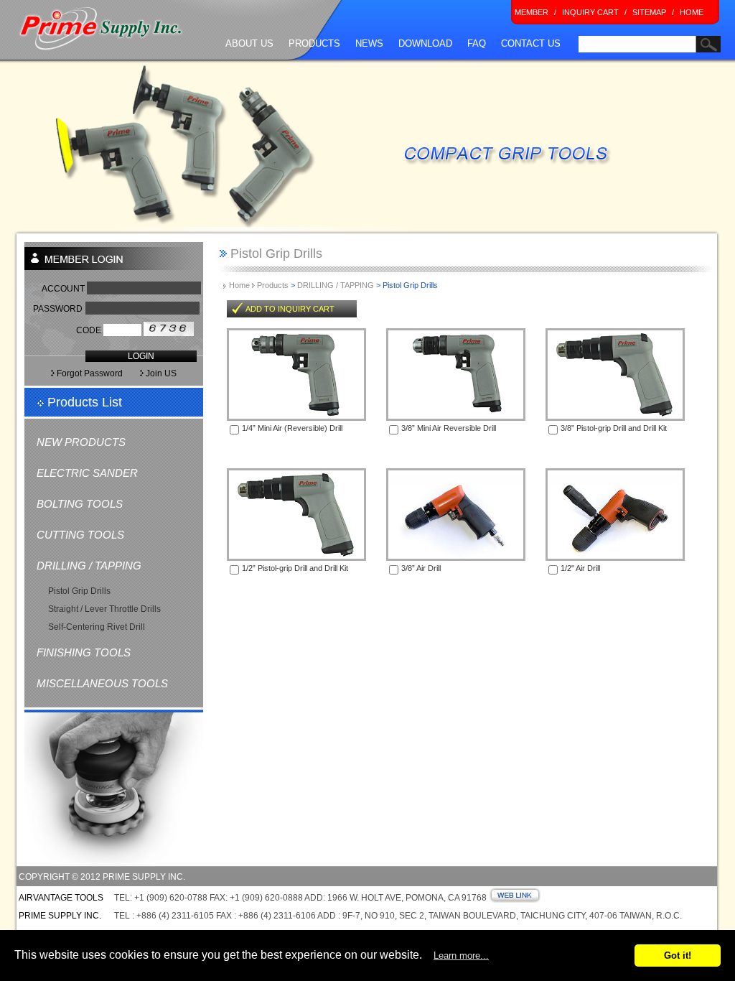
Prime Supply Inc (101, 29)
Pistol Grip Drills (79, 591)
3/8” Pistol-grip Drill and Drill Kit (614, 428)
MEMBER (531, 12)
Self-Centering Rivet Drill (96, 627)
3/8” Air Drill (421, 568)
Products (273, 285)
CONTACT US (531, 43)
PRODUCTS (314, 43)
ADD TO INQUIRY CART (289, 308)
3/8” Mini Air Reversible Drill (448, 428)
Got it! (677, 955)
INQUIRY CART (590, 12)
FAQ (476, 43)
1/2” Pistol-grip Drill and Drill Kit (295, 568)
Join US (170, 373)
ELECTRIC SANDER (87, 473)
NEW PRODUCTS (81, 442)
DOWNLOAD (425, 43)
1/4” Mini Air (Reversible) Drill (292, 428)
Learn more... (461, 955)
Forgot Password (89, 373)
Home (240, 285)
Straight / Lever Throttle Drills (104, 609)
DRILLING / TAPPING (89, 565)
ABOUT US (249, 43)
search (590, 60)
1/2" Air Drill (580, 568)
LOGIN (141, 356)
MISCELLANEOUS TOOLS (102, 683)
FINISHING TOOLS (84, 652)
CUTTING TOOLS (80, 535)
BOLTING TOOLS (80, 504)
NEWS (369, 43)
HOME (691, 12)
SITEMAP (649, 12)
